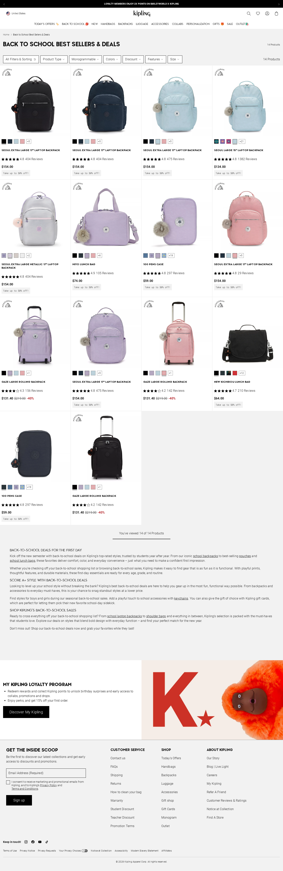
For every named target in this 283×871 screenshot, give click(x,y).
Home (6, 34)
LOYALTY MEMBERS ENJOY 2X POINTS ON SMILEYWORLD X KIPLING (141, 4)
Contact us (118, 758)
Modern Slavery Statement (144, 850)
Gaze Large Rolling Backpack (23, 382)
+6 (99, 255)
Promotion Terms (122, 826)
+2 (28, 255)
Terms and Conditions (25, 788)
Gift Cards (168, 809)
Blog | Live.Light (218, 766)
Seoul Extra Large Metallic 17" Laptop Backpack (30, 266)
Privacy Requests (47, 850)
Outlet (165, 826)
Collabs (177, 24)
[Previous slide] (4, 4)
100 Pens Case (153, 264)
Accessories (160, 24)
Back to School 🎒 (75, 24)
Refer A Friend (216, 792)
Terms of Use (10, 850)
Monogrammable (83, 59)
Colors (110, 59)
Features (154, 59)
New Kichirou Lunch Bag (232, 382)
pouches (245, 556)
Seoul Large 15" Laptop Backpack (238, 150)
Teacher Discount (123, 817)
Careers (212, 775)
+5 (28, 141)
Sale (230, 24)
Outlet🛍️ (242, 24)
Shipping (117, 775)
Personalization (198, 24)
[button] (4, 141)
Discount (131, 59)
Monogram (169, 817)
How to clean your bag (126, 792)
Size (173, 59)
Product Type (52, 59)
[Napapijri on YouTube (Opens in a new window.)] (40, 842)
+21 (242, 141)
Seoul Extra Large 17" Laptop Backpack (31, 150)
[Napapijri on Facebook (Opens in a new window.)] (33, 842)
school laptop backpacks (124, 616)
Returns (116, 783)
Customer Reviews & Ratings (226, 800)
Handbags (108, 24)
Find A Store (215, 817)
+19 (171, 255)
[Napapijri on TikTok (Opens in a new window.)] (47, 842)
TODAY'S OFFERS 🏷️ (46, 24)
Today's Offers (171, 758)
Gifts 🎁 (218, 24)
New (95, 24)
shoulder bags (156, 616)
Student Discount (122, 809)
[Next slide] (279, 4)
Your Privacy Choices (70, 850)
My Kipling (214, 783)
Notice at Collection (220, 809)
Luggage (142, 24)
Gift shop (167, 800)
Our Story (213, 758)
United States (19, 13)
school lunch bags (22, 560)
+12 (242, 373)
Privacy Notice (27, 850)
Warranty (117, 800)
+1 (28, 373)
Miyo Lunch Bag (83, 264)
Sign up (19, 800)
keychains (181, 598)
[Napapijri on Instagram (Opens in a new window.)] (26, 842)
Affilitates (167, 850)
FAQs (114, 766)
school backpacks (205, 556)
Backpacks (125, 24)
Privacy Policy (48, 785)
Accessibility (121, 850)
